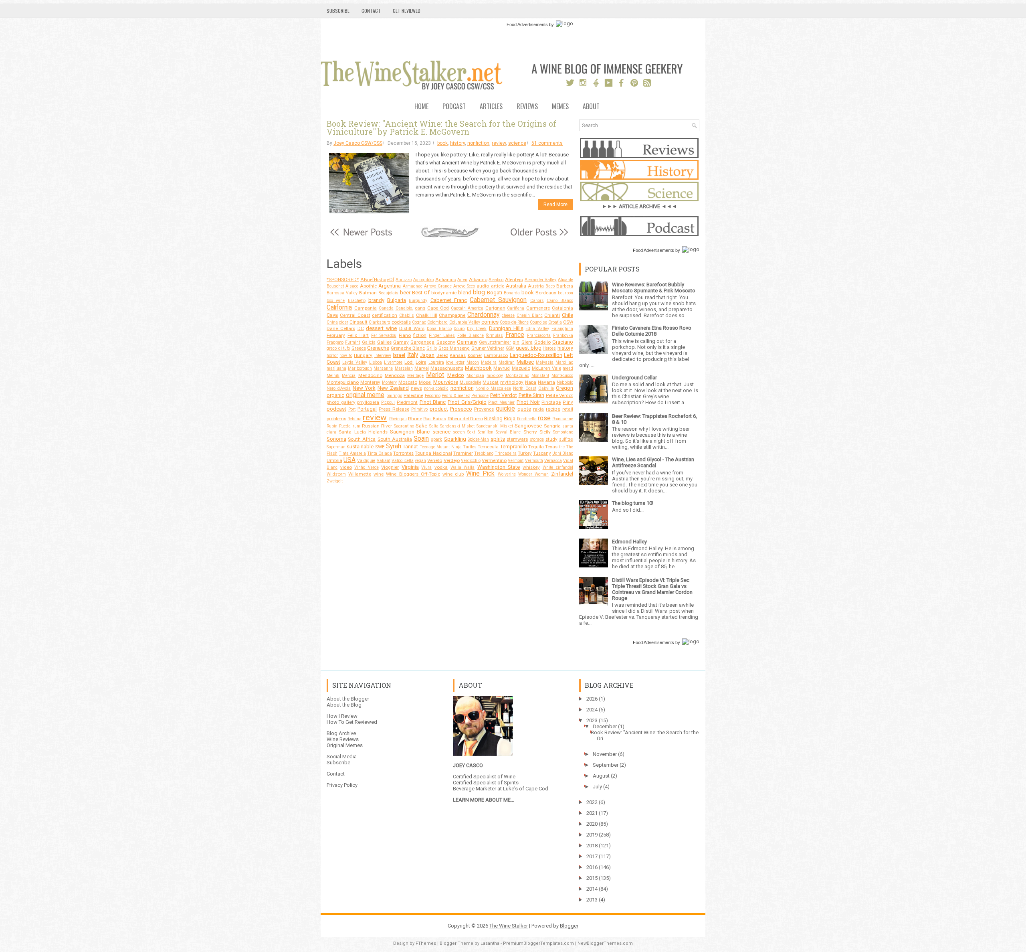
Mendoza (395, 375)
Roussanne (562, 418)
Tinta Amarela (352, 453)
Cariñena (515, 308)
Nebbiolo (565, 382)
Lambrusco (496, 355)
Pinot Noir (528, 402)
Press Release (394, 409)
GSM (510, 348)
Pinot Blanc (433, 402)
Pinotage (551, 402)
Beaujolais (388, 293)
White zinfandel (558, 467)
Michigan (475, 375)
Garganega (422, 342)
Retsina (354, 418)
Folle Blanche (470, 335)
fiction (419, 335)
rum (356, 426)
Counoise (538, 322)
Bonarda (512, 293)
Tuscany (542, 453)
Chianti (552, 315)
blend (464, 293)
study (551, 439)
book (442, 143)
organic (335, 395)
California (339, 307)
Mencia (348, 375)
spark (436, 439)
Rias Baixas (434, 418)
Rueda (345, 426)
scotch (459, 432)
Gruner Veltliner (488, 348)
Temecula (488, 447)
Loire (421, 362)
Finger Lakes (442, 335)
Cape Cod (438, 308)
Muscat (491, 382)
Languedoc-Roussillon (536, 355)
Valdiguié (366, 460)
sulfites (566, 439)
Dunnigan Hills (506, 328)
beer (405, 293)
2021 (592, 813)
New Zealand (393, 388)
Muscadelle (470, 382)
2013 (592, 900)
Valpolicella (403, 460)
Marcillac (564, 362)
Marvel (421, 368)
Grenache (378, 348)
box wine (336, 300)
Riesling (493, 418)
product (439, 409)
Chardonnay (483, 314)
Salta (433, 426)
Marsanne (383, 368)
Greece (358, 348)
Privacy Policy (342, 785)
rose (544, 418)
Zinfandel (562, 474)
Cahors (537, 300)
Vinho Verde (366, 467)
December (605, 726)
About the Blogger (348, 699)
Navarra (546, 382)
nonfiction (478, 143)
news (416, 388)
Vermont (515, 460)
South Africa (362, 439)
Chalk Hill (426, 315)
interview (382, 355)
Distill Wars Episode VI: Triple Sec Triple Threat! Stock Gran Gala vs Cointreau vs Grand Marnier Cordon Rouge (652, 589)
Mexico (455, 375)
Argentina (389, 286)
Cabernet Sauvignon (498, 300)
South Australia (395, 439)
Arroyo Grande (438, 286)
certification (384, 315)
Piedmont (407, 402)
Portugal (367, 409)
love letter (455, 362)
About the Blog (344, 705)
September (605, 765)
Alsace (351, 286)
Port (351, 409)
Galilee (384, 342)
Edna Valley (537, 328)
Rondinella (527, 418)
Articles (491, 107)
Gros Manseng (454, 348)
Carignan (495, 308)
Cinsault (358, 322)
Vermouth (534, 460)
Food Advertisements (527, 24)
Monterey (370, 382)
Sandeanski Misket (495, 426)
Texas (551, 447)
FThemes (426, 943)
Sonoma (336, 439)
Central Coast (355, 315)
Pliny (568, 402)
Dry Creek (477, 328)
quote (524, 409)
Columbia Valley (464, 322)
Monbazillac (517, 375)
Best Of (421, 293)
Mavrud (501, 368)
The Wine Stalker (508, 926)
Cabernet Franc (448, 300)
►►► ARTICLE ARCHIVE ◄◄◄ (639, 206)
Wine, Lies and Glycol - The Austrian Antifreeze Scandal (653, 462)
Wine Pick (480, 473)
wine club (453, 474)
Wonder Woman (533, 474)
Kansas (458, 355)
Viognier (390, 467)
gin (516, 342)
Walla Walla (462, 467)
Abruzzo (404, 279)
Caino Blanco (560, 300)
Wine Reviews (343, 739)
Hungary (363, 355)
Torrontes (403, 453)
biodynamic (443, 293)
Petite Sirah (532, 395)
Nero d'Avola (339, 388)
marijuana (336, 368)
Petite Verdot (560, 395)
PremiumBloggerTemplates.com (538, 943)
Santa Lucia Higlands (363, 432)
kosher (475, 355)
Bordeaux (545, 293)
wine (379, 474)
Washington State (498, 467)
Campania (365, 308)
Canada (386, 308)
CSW (568, 322)
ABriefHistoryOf (377, 279)
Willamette (359, 474)
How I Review (342, 716)
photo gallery (341, 402)
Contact (371, 10)
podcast (336, 409)
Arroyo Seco (464, 286)
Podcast (454, 107)
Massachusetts (446, 368)
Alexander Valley (541, 279)
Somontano (563, 432)
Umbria (334, 460)
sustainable (360, 447)
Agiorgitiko (423, 279)
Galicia (369, 342)
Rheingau (398, 418)
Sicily (545, 432)
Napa (530, 382)
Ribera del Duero (465, 418)
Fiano (405, 335)
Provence (484, 409)
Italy (412, 355)
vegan (420, 460)
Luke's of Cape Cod (525, 789)
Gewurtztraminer (495, 342)
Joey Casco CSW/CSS (357, 143)
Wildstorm (336, 474)
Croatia (555, 322)
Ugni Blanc (562, 453)
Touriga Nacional (433, 453)
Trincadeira (506, 453)
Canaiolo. (404, 308)
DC (360, 328)
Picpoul (388, 402)
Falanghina (562, 328)
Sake (421, 426)
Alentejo (514, 279)
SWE (380, 447)
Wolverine (507, 474)
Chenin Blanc (530, 315)
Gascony (445, 342)
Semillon (485, 432)
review (499, 143)
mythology (511, 382)
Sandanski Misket (457, 426)
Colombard (437, 322)
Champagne (452, 315)
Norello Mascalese (493, 388)
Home (421, 107)
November (605, 754)
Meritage (415, 375)
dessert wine (381, 328)
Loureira (436, 362)
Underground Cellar (634, 378)
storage (537, 439)
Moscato (407, 382)
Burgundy (418, 300)
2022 (592, 802)
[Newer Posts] (361, 236)
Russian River (377, 426)
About (591, 107)
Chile (567, 315)
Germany (467, 342)
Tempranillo (513, 447)
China (332, 322)
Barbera (564, 286)
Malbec (525, 362)
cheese (508, 315)
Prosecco (461, 409)
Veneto (434, 460)
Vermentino (494, 460)
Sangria (552, 426)
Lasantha (490, 943)
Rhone (415, 418)
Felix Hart (358, 335)
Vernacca (553, 460)
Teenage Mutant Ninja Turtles (448, 447)
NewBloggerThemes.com (605, 943)
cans (420, 308)
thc (562, 447)
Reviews (527, 107)
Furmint (352, 342)
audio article (490, 286)
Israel (399, 355)
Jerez (442, 355)
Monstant (540, 375)
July (597, 787)
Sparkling (455, 439)
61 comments (547, 143)
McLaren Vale (546, 368)
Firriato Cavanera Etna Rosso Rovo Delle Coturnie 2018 (651, 331)
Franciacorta (539, 335)
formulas (494, 335)
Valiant (383, 460)
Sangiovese (528, 426)
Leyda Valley (354, 362)
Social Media (342, 756)
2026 (592, 699)
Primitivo (419, 409)
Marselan (404, 368)
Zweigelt (335, 481)
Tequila (536, 447)
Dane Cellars (341, 328)
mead (568, 368)
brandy (376, 300)
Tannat (410, 447)
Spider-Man (478, 439)
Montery (389, 382)
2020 (592, 824)
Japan (427, 355)
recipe (553, 409)
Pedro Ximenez (456, 395)
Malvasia (544, 362)
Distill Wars (411, 328)
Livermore (393, 362)
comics (490, 322)
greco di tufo (338, 348)
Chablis (406, 315)
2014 (592, 889)
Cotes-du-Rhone (514, 322)
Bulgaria (396, 300)
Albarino (478, 279)
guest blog (528, 348)
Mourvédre (445, 382)
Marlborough (360, 368)
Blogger (569, 926)
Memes (560, 107)
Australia (516, 286)
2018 (592, 846)
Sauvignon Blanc (410, 432)
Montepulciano (343, 382)
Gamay (401, 342)
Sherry (530, 432)
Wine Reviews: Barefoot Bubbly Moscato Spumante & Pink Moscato (653, 288)
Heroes (549, 348)
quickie (505, 408)
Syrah (393, 446)
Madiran (507, 362)
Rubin (332, 426)
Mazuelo (521, 368)
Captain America (467, 308)
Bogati (494, 293)
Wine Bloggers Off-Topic (413, 474)
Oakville (546, 388)
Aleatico (496, 279)
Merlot (435, 375)
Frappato (335, 342)
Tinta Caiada (379, 453)
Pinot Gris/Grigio (467, 402)
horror (332, 355)
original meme (365, 395)
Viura (426, 467)
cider (343, 322)
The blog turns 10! (632, 503)
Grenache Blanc (408, 348)
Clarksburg (379, 322)
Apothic (368, 286)
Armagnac (412, 286)
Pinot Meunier (501, 402)
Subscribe (338, 10)
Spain (421, 438)
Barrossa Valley (342, 293)
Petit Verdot (503, 395)
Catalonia (562, 308)
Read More (555, 204)
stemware (517, 439)
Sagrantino (404, 426)
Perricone (480, 395)
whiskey (531, 467)
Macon (473, 362)
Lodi (409, 362)
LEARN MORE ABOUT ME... (483, 800)
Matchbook (478, 368)
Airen (462, 279)
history (457, 143)
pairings (394, 395)
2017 (592, 856)
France (514, 334)
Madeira (489, 362)
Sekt (471, 432)
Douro (459, 328)
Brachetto (357, 300)
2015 (592, 878)
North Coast (524, 388)
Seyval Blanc (508, 432)
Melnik (333, 375)
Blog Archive (341, 733)
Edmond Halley (629, 542)
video (346, 467)
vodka (441, 467)
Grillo (431, 348)
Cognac (419, 322)
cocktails (401, 322)
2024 (592, 710)
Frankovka (563, 335)
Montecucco (562, 375)
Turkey (525, 453)
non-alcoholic (436, 388)
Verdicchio (471, 460)
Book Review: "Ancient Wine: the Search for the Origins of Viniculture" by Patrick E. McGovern (441, 128)
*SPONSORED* (343, 279)
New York (364, 388)
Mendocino (370, 375)
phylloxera (368, 402)
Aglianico (445, 279)
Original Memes (345, 745)
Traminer (463, 453)
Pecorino (432, 395)
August (601, 776)
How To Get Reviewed (352, 722)
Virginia (410, 467)
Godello (542, 342)
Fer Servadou (383, 335)
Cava (332, 315)
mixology (495, 375)
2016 (592, 867)
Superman (336, 447)
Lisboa (375, 362)
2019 (592, 835)
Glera (527, 342)
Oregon (564, 388)
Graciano (562, 342)
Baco (550, 286)
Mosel (425, 382)
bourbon (565, 293)
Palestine (413, 395)
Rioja (509, 418)
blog (479, 292)
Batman (368, 293)
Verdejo (452, 460)
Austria (536, 286)
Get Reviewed (406, 10)
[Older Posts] (539, 236)
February (336, 335)
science (517, 143)
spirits (498, 439)
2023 (592, 720)
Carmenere (538, 308)
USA (349, 460)
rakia (538, 409)
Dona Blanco (439, 328)
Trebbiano (483, 453)
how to (345, 355)
